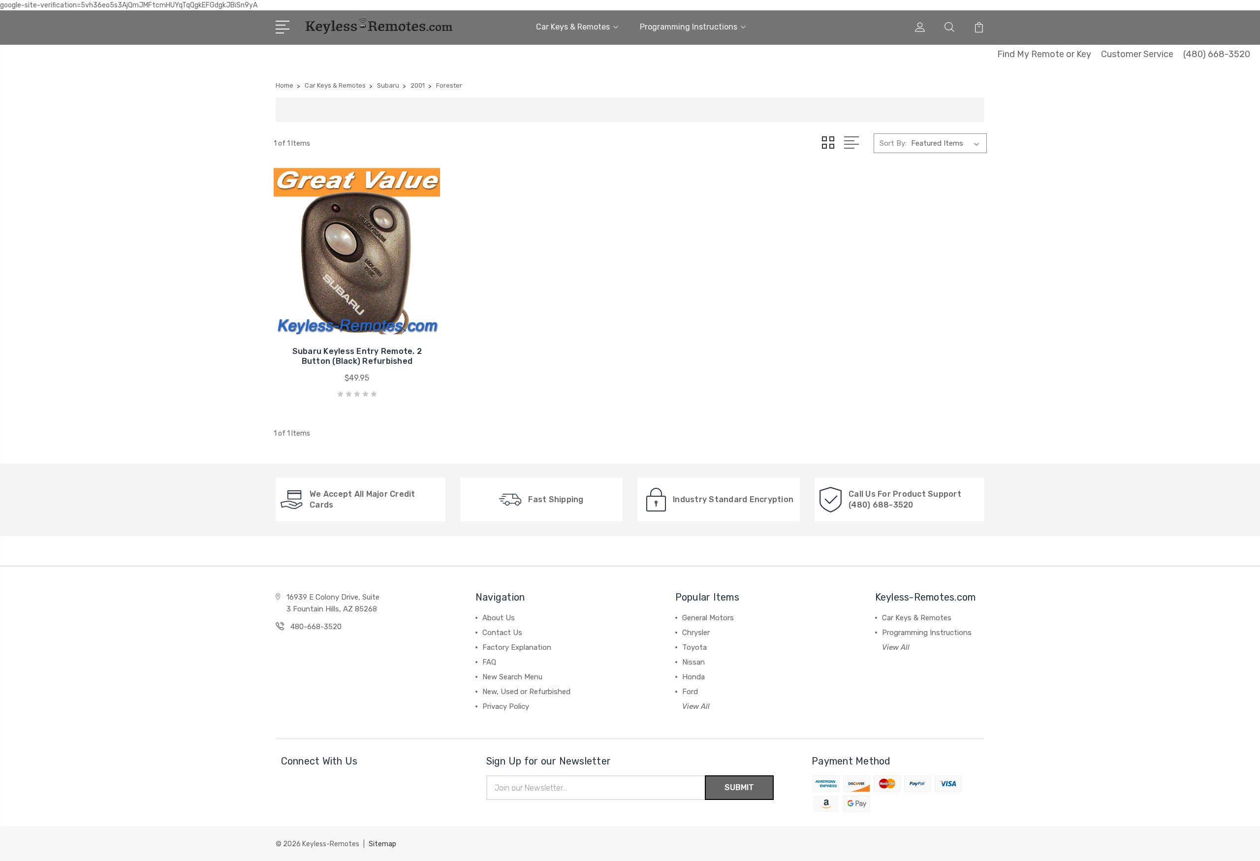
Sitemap (382, 844)
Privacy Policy (505, 706)
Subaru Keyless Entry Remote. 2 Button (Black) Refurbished (357, 356)
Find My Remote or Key (1044, 54)
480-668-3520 (316, 626)
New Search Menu (512, 676)
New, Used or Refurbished (526, 691)
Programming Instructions (688, 27)
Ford (690, 691)
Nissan (693, 662)
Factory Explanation (516, 647)
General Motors (708, 617)
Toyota (694, 647)
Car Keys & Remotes (573, 27)
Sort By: (893, 143)
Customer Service (1137, 54)
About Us (498, 617)
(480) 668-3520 (1216, 54)
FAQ (489, 662)
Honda (693, 676)
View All (696, 706)
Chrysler (696, 632)
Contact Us (502, 632)
